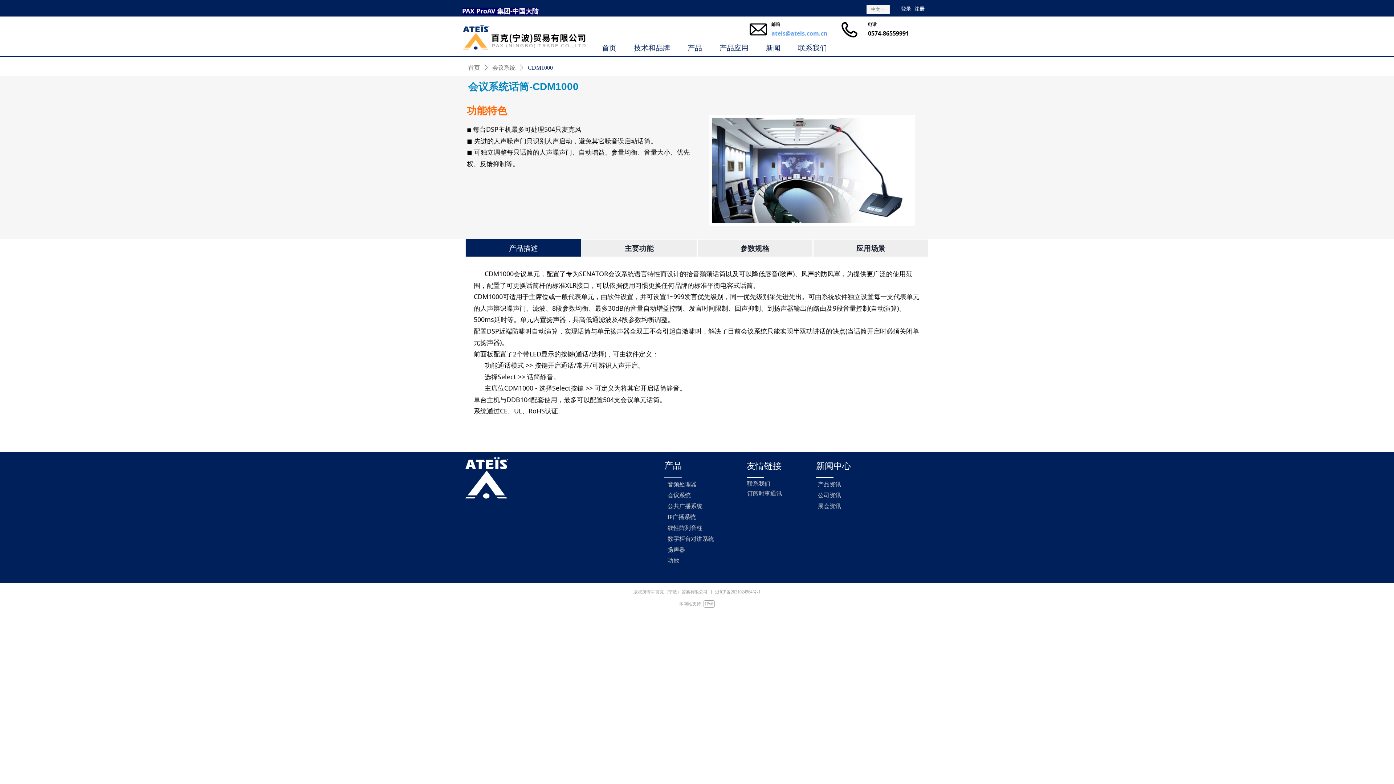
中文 (875, 9)
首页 (474, 68)
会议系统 (503, 68)
